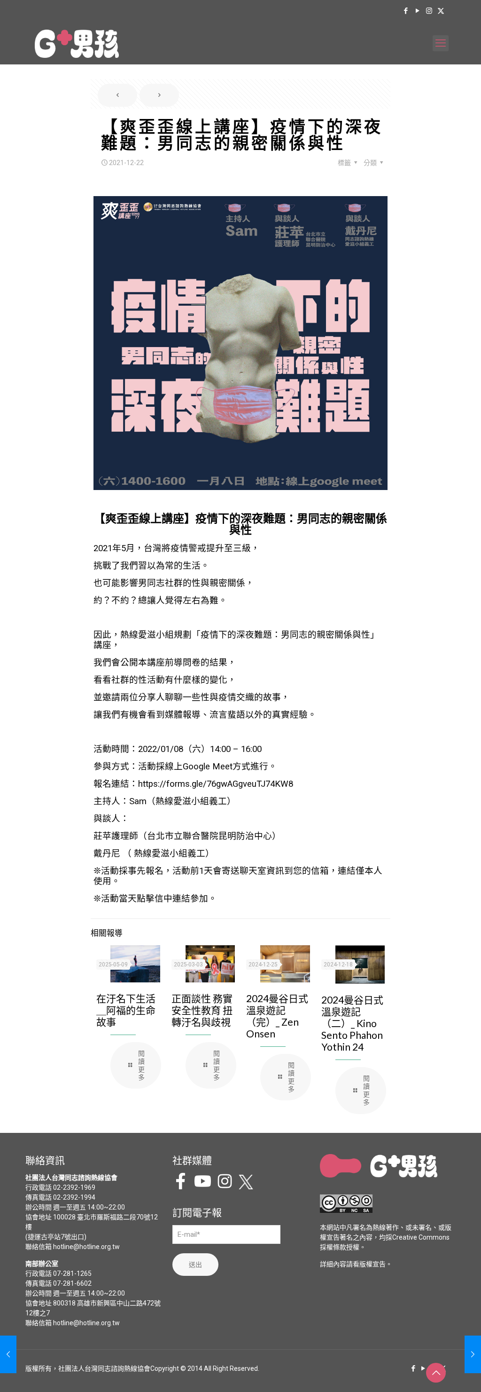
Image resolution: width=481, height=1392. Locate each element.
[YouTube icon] (417, 11)
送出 (195, 1264)
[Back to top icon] (436, 1373)
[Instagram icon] (429, 11)
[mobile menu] (441, 43)
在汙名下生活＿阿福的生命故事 (125, 1010)
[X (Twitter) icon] (440, 11)
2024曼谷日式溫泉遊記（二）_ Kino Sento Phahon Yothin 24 (352, 1023)
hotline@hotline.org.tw (86, 1246)
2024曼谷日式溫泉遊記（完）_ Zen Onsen (277, 1015)
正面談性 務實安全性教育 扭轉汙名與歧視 (202, 1010)
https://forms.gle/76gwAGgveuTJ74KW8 (215, 784)
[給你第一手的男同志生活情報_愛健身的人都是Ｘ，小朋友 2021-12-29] (473, 1354)
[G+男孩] (77, 43)
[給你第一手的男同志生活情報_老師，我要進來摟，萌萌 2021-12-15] (8, 1354)
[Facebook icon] (405, 11)
